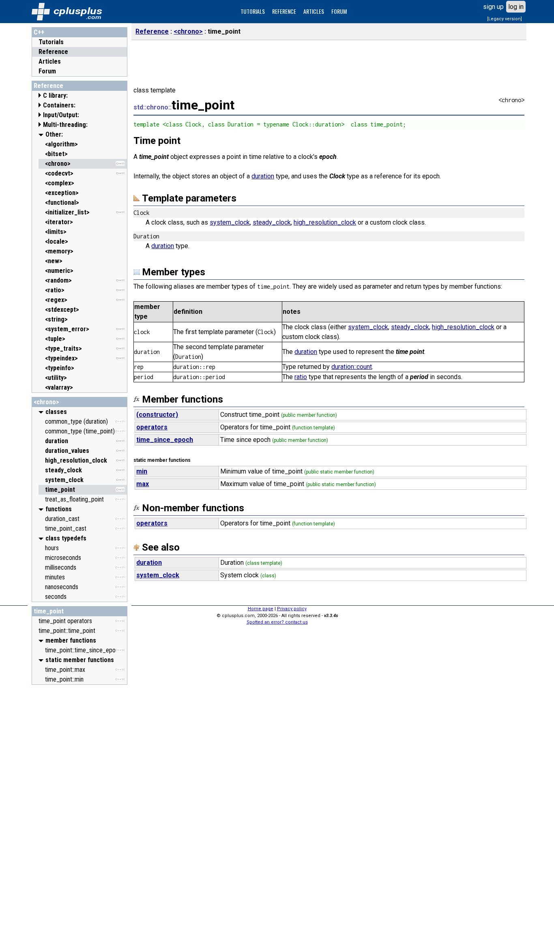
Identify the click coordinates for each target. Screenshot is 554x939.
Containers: (59, 105)
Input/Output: (61, 115)
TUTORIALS (252, 11)
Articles (50, 61)
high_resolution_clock (325, 222)
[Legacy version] (504, 18)
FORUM (339, 11)
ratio (300, 377)
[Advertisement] (79, 810)
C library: (55, 95)
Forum (47, 71)
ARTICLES (313, 11)
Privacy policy (292, 608)
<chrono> (46, 402)
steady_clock (272, 222)
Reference (53, 52)
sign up (493, 7)
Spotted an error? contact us (277, 622)
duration (262, 176)
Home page (260, 608)
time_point (49, 611)
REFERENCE (284, 11)
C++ (39, 32)
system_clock (230, 222)
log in (516, 7)
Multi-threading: (65, 125)
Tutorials (51, 42)
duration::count (351, 367)
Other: (54, 134)
